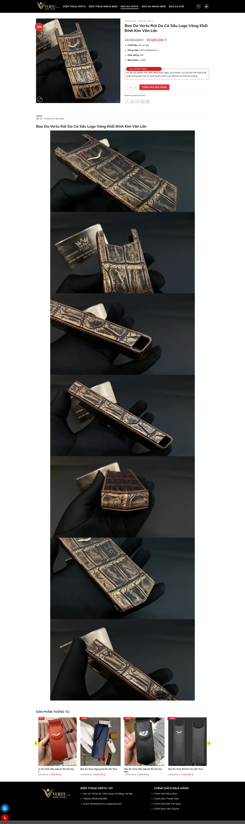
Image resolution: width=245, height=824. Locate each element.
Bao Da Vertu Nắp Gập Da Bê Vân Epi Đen (143, 770)
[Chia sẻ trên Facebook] (127, 101)
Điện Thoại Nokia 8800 (103, 6)
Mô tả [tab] (39, 119)
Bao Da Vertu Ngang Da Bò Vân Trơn (98, 769)
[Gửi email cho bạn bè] (137, 101)
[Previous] (36, 749)
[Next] (209, 749)
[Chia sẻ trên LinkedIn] (147, 101)
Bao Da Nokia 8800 (154, 6)
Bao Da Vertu (130, 6)
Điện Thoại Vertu (74, 6)
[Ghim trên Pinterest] (142, 101)
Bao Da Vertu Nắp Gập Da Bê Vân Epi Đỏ (55, 770)
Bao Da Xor (176, 6)
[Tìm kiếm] (198, 6)
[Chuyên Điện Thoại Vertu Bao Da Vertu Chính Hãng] (47, 6)
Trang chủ (130, 21)
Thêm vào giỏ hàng (154, 87)
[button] (206, 6)
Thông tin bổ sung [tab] (54, 119)
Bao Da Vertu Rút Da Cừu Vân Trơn (185, 769)
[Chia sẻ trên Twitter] (132, 101)
